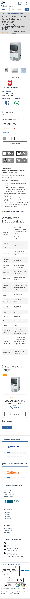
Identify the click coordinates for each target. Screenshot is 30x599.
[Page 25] (18, 456)
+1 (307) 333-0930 (12, 543)
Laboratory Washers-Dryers (15, 14)
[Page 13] (21, 453)
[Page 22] (8, 456)
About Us (6, 489)
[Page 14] (24, 453)
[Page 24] (14, 456)
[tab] (6, 70)
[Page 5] (18, 452)
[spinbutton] (8, 138)
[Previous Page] (3, 447)
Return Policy (7, 532)
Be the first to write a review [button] (18, 32)
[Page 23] (11, 456)
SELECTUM (4, 5)
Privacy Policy (7, 492)
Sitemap (15, 596)
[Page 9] (8, 453)
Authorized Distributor (10, 491)
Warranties (7, 516)
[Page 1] (6, 70)
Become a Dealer (8, 496)
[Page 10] (11, 453)
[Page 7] (24, 452)
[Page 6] (21, 452)
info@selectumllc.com (13, 546)
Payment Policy (8, 528)
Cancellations (7, 518)
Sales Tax (6, 514)
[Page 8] (5, 453)
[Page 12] (18, 453)
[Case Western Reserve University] (19, 472)
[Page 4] (14, 452)
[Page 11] (14, 453)
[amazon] (14, 447)
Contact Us (7, 512)
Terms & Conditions (9, 494)
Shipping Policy (8, 530)
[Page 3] (11, 452)
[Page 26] (21, 456)
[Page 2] (8, 452)
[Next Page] (26, 447)
